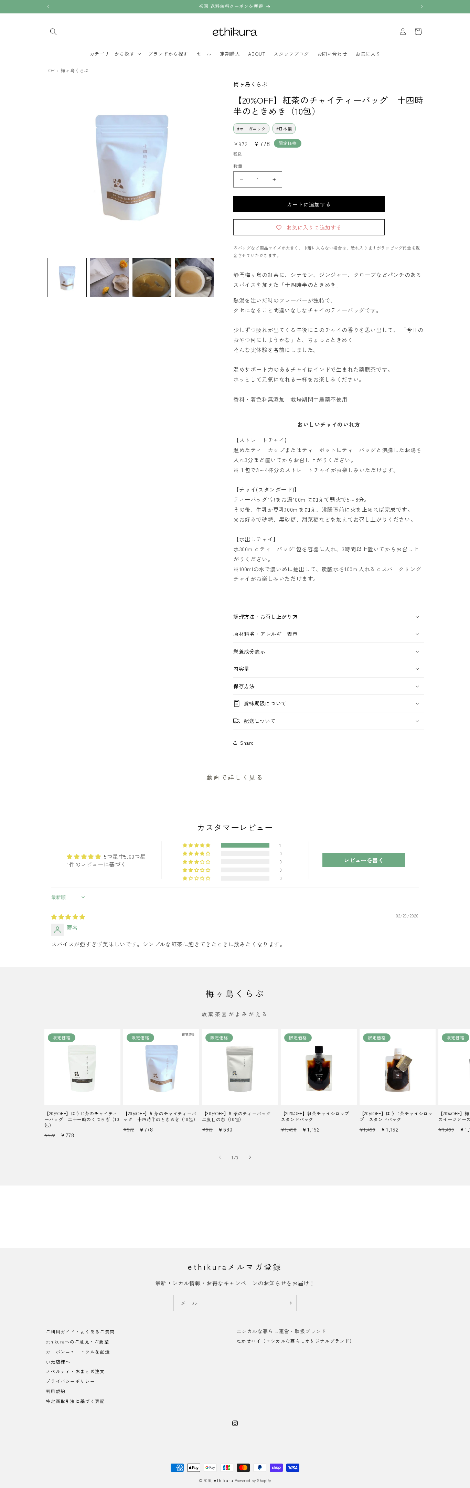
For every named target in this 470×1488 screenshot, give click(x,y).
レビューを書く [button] (364, 860)
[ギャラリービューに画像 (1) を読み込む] (66, 277)
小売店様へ (58, 1361)
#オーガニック (251, 128)
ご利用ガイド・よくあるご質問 (80, 1332)
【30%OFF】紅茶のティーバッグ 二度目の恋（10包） (239, 1117)
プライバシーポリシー (70, 1381)
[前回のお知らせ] (48, 6)
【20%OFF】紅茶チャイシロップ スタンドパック (317, 1117)
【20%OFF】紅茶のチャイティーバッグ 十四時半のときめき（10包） (160, 1117)
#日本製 (284, 128)
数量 (238, 166)
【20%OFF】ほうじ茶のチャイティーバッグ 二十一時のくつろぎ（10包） (81, 1119)
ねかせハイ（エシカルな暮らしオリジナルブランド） (295, 1341)
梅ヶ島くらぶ (250, 84)
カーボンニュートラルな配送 (78, 1351)
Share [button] (247, 742)
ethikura (223, 1480)
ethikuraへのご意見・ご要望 (77, 1341)
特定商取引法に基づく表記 (75, 1401)
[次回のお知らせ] (421, 6)
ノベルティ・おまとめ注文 (75, 1371)
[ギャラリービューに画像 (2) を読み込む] (109, 277)
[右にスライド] (250, 1157)
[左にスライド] (219, 1157)
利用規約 (55, 1391)
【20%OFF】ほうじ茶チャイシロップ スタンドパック (396, 1117)
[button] (53, 31)
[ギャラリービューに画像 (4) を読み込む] (194, 277)
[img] (68, 916)
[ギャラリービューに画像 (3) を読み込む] (151, 277)
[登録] (289, 1303)
